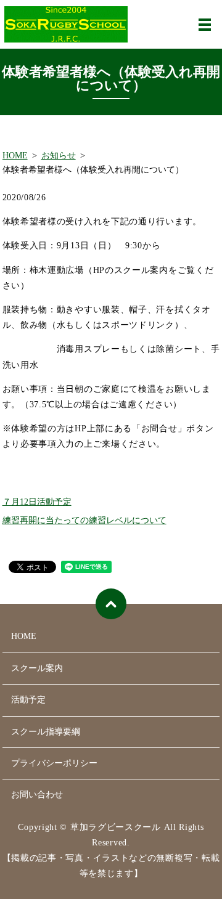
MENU (205, 24)
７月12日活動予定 (37, 501)
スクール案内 (37, 668)
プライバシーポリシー (54, 763)
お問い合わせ (37, 794)
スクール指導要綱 (45, 731)
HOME (15, 155)
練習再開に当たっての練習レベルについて (84, 520)
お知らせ (58, 155)
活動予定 (28, 699)
